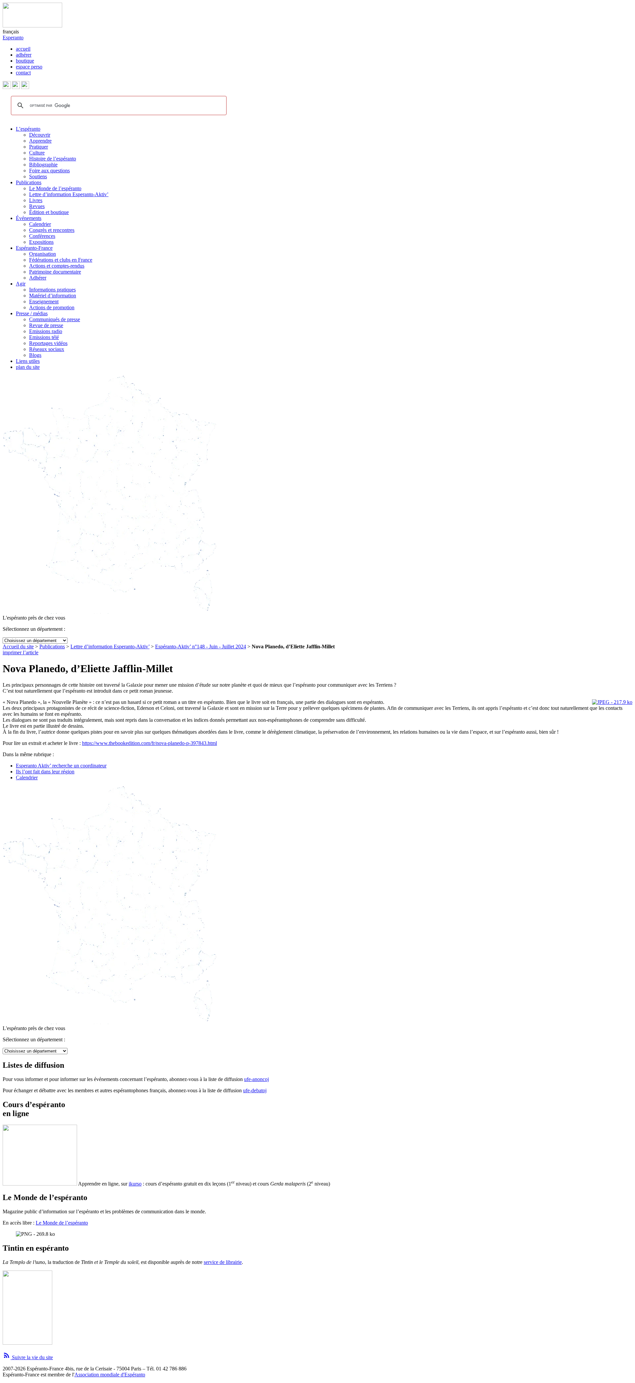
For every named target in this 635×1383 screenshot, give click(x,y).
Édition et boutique (49, 212)
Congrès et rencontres (51, 230)
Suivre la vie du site (28, 1357)
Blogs (35, 355)
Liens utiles (28, 361)
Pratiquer (38, 147)
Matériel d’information (52, 295)
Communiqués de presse (54, 319)
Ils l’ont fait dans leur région (45, 771)
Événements (28, 218)
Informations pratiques (52, 289)
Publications (28, 182)
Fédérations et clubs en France (60, 260)
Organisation (42, 254)
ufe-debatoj (255, 1090)
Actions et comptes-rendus (56, 266)
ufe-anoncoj (256, 1079)
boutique (25, 61)
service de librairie (223, 1262)
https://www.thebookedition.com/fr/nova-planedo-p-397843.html (149, 743)
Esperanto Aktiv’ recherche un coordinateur (61, 765)
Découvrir (39, 135)
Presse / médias (32, 313)
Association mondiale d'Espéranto (109, 1374)
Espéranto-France (34, 248)
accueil (23, 49)
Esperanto (13, 37)
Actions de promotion (51, 307)
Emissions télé (44, 337)
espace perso (29, 66)
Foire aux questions (49, 170)
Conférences (42, 236)
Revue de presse (46, 325)
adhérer (23, 55)
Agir (20, 283)
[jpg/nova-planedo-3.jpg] (612, 702)
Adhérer (37, 278)
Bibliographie (43, 164)
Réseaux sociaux (46, 349)
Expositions (41, 242)
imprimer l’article (20, 652)
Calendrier (40, 224)
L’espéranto (28, 129)
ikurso (135, 1184)
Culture (37, 152)
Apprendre (40, 141)
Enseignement (44, 301)
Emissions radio (45, 331)
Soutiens (38, 176)
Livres (35, 200)
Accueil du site (18, 646)
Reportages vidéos (48, 343)
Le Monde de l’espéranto (55, 188)
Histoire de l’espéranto (52, 158)
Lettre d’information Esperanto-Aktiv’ (68, 194)
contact (23, 72)
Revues (37, 206)
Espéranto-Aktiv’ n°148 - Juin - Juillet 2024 (200, 646)
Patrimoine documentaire (55, 272)
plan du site (28, 367)
